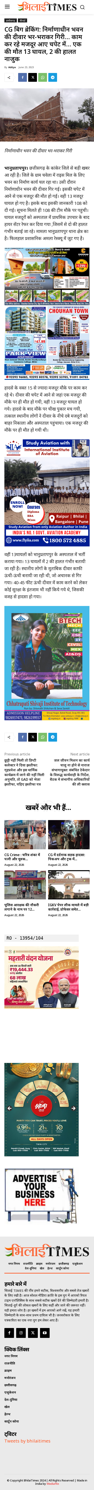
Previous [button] (10, 1108)
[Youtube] (45, 1333)
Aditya (12, 67)
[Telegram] (52, 77)
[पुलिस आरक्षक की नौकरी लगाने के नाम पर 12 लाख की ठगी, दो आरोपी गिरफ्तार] (25, 884)
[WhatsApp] (42, 77)
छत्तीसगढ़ (10, 20)
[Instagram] (21, 1333)
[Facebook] (22, 77)
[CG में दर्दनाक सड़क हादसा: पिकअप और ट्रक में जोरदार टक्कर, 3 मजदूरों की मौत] (69, 834)
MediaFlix (53, 1484)
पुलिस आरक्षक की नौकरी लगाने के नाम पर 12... (21, 906)
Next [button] (73, 1108)
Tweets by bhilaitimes (27, 1441)
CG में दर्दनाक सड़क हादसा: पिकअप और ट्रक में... (66, 856)
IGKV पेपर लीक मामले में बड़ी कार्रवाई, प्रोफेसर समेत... (68, 906)
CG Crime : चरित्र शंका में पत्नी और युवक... (22, 856)
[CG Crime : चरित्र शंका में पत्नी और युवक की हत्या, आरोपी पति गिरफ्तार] (25, 834)
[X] (32, 77)
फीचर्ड (22, 20)
